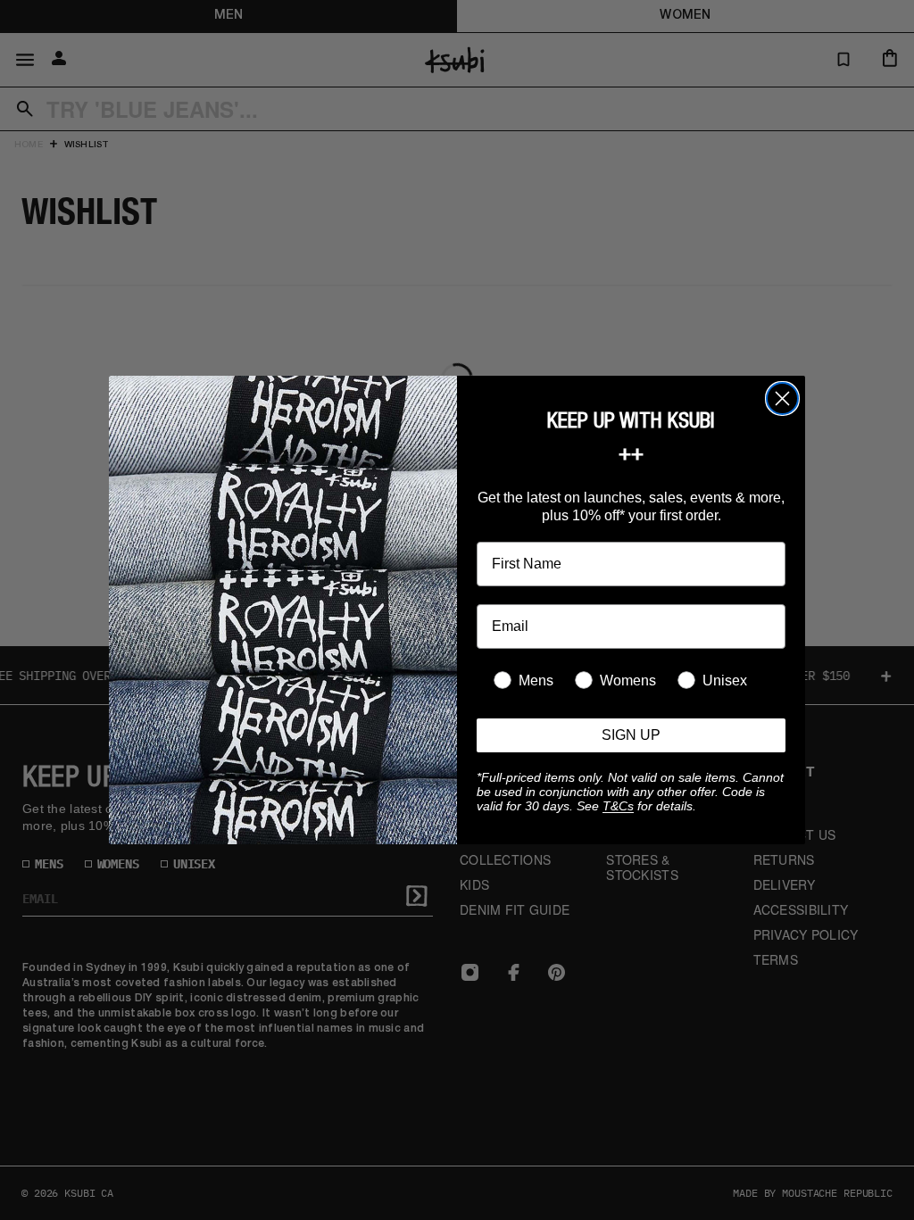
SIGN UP (631, 735)
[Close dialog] (782, 398)
